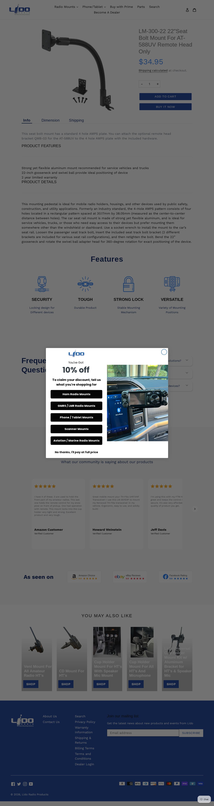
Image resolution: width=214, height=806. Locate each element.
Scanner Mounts (77, 429)
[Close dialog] (164, 352)
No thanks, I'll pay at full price (76, 452)
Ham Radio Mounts (76, 394)
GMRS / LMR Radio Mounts (76, 406)
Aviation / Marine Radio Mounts (76, 440)
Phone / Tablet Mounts (76, 417)
